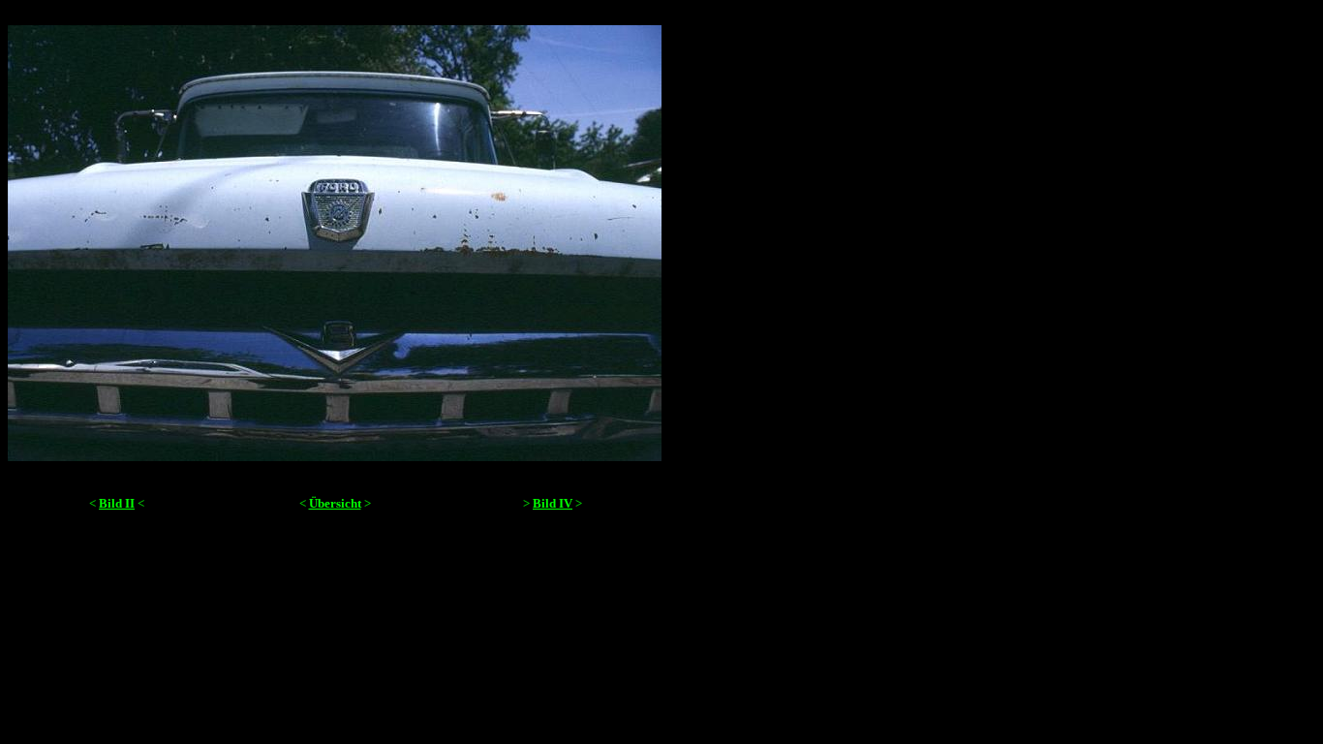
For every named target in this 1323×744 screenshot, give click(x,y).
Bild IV (552, 503)
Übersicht (335, 503)
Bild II (117, 503)
